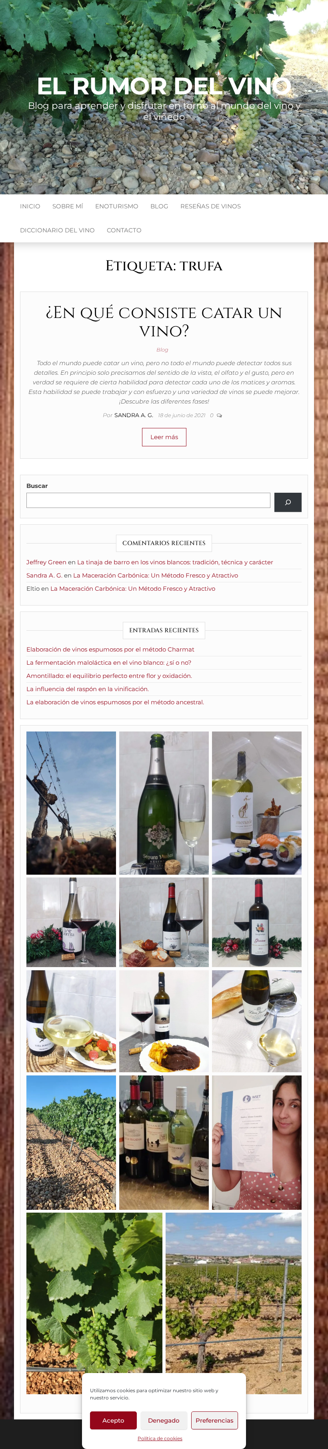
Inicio (30, 206)
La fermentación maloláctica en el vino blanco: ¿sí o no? (109, 662)
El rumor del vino (164, 85)
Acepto (113, 1420)
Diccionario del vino (57, 230)
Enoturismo (116, 206)
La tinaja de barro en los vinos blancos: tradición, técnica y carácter (175, 562)
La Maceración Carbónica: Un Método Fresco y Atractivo (155, 575)
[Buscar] (288, 502)
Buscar (37, 486)
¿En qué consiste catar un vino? (164, 322)
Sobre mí (67, 206)
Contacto (124, 230)
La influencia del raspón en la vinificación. (87, 689)
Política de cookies (160, 1438)
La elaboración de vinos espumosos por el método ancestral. (115, 702)
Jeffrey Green (46, 562)
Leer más (164, 437)
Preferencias (215, 1420)
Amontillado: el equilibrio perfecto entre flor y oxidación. (109, 676)
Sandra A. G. (134, 415)
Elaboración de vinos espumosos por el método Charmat (110, 649)
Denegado (164, 1420)
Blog (159, 206)
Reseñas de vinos (210, 206)
